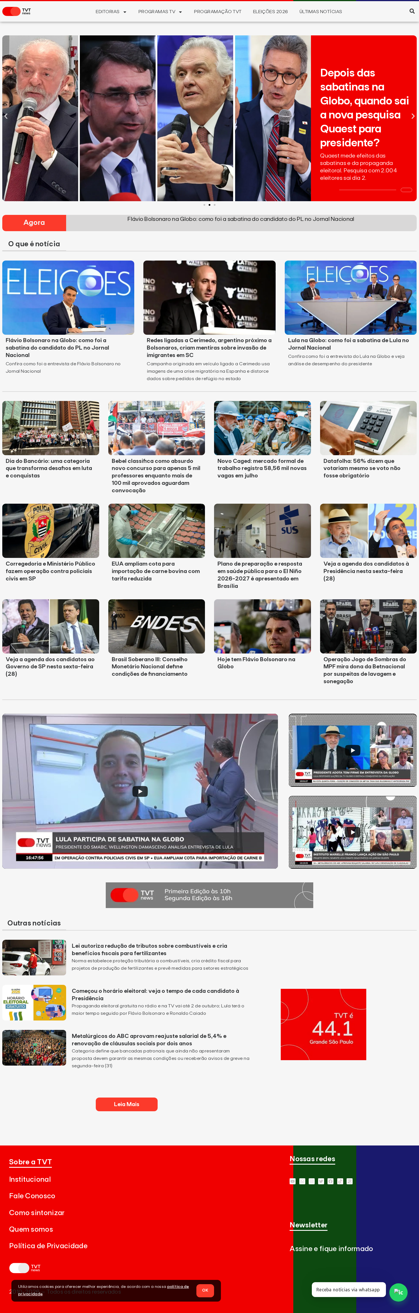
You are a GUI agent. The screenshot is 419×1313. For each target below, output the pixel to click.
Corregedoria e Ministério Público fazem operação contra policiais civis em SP (50, 571)
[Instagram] (312, 1181)
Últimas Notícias (321, 11)
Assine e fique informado (331, 1249)
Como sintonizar (37, 1213)
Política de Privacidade (48, 1246)
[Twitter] (321, 1181)
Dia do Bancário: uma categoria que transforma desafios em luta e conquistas (49, 468)
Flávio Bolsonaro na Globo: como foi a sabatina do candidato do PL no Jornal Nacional (57, 348)
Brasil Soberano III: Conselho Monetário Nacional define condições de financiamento (150, 667)
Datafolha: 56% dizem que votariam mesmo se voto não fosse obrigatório (362, 468)
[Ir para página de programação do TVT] (323, 1058)
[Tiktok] (340, 1181)
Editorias (107, 11)
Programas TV (157, 11)
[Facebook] (330, 1181)
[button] (412, 11)
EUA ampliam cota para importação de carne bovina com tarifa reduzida (156, 571)
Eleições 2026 (270, 11)
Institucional (30, 1179)
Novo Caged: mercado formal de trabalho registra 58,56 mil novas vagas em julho (262, 468)
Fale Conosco (32, 1196)
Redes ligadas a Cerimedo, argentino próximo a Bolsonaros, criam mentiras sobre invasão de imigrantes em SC (209, 348)
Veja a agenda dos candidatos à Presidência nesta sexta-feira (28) (366, 571)
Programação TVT (217, 11)
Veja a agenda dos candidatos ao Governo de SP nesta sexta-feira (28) (50, 667)
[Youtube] (293, 1181)
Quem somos (31, 1229)
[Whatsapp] (302, 1181)
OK (205, 1290)
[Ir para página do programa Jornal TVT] (209, 906)
